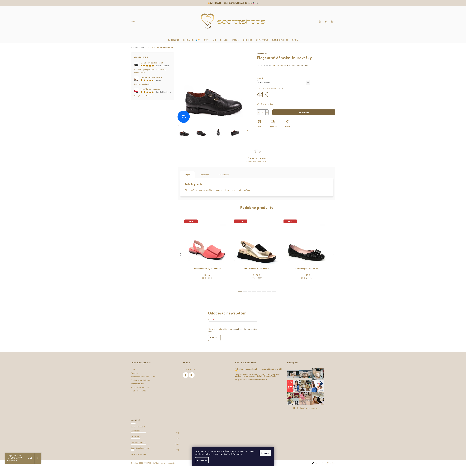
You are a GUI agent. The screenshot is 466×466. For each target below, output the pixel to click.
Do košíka (305, 112)
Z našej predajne (138, 442)
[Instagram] (192, 375)
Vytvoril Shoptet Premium (325, 463)
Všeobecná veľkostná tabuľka (144, 376)
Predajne (134, 373)
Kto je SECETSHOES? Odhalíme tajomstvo (251, 380)
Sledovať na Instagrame (307, 408)
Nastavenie (202, 460)
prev (180, 254)
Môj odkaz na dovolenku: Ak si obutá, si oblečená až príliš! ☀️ (258, 370)
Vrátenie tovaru (137, 383)
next (333, 254)
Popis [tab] (187, 174)
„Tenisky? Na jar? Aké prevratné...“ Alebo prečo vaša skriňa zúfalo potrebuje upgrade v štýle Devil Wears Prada (257, 375)
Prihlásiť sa (214, 338)
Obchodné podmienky (140, 380)
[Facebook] (185, 375)
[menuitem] (173, 40)
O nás (133, 369)
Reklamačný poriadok (140, 387)
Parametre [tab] (204, 174)
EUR (132, 22)
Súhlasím (265, 453)
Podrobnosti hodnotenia (297, 65)
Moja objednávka (138, 391)
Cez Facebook (137, 431)
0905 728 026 (189, 369)
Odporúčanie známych (140, 448)
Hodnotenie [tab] (224, 174)
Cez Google (136, 436)
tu (242, 454)
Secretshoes (262, 53)
